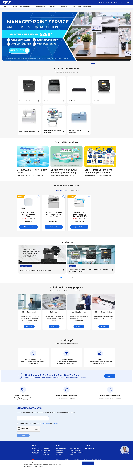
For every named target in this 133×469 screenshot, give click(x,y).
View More (29, 326)
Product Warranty (59, 450)
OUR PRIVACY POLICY (37, 466)
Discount (20, 196)
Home (4, 9)
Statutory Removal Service (75, 450)
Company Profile (35, 448)
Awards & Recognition (37, 450)
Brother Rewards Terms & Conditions (75, 377)
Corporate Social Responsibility (35, 453)
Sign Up (109, 376)
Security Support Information (76, 452)
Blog (74, 6)
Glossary (72, 454)
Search (128, 2)
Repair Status (58, 454)
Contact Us (45, 452)
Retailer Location (59, 452)
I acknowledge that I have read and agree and (40, 423)
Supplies (15, 6)
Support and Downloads (61, 448)
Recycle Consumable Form (75, 448)
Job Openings (46, 454)
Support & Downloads (40, 6)
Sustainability (46, 448)
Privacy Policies (56, 423)
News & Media (46, 450)
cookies (30, 462)
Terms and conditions (45, 423)
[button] (29, 101)
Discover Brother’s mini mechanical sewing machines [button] (89, 270)
